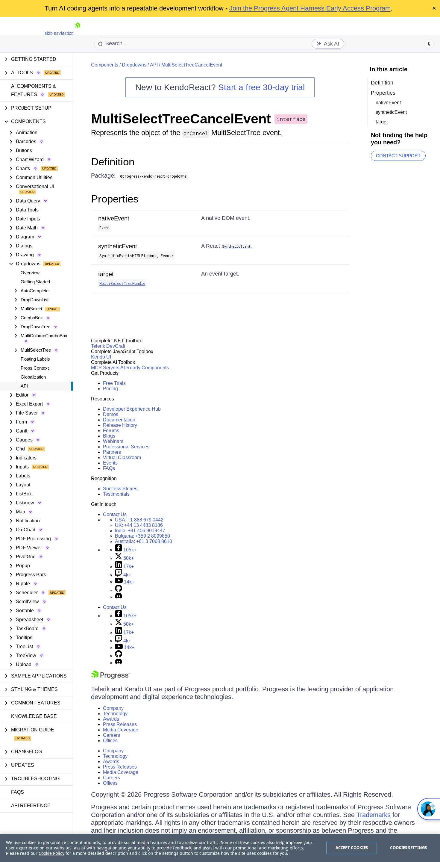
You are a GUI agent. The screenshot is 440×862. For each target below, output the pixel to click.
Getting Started (35, 281)
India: (140, 530)
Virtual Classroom (122, 457)
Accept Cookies (352, 847)
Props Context (35, 367)
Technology (115, 713)
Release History (120, 425)
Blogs (109, 435)
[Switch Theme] (429, 44)
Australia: (143, 541)
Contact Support (398, 155)
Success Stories (120, 488)
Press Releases (120, 724)
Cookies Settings (408, 847)
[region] (220, 848)
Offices (110, 740)
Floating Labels (35, 359)
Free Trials (114, 383)
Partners (112, 452)
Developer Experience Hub (132, 409)
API (24, 385)
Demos (110, 414)
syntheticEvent (117, 246)
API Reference (31, 805)
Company (113, 708)
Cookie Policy (51, 853)
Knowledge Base (34, 716)
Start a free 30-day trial (261, 87)
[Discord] (118, 597)
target (106, 274)
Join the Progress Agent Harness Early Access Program (310, 8)
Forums (111, 430)
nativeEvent (113, 218)
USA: (139, 519)
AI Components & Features (33, 90)
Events (110, 462)
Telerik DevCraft (108, 346)
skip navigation (59, 33)
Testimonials (116, 494)
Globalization (33, 376)
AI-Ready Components (144, 367)
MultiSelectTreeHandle (122, 283)
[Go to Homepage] (77, 33)
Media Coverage (120, 729)
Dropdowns (134, 64)
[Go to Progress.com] (110, 677)
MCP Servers (105, 367)
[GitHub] (118, 590)
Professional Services (126, 446)
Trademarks (373, 815)
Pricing (110, 388)
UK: (139, 525)
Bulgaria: (142, 536)
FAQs (17, 792)
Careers (111, 735)
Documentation (119, 419)
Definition (112, 161)
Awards (111, 719)
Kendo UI (101, 356)
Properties (115, 199)
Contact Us (115, 514)
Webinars (113, 441)
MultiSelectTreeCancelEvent (191, 64)
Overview (30, 272)
